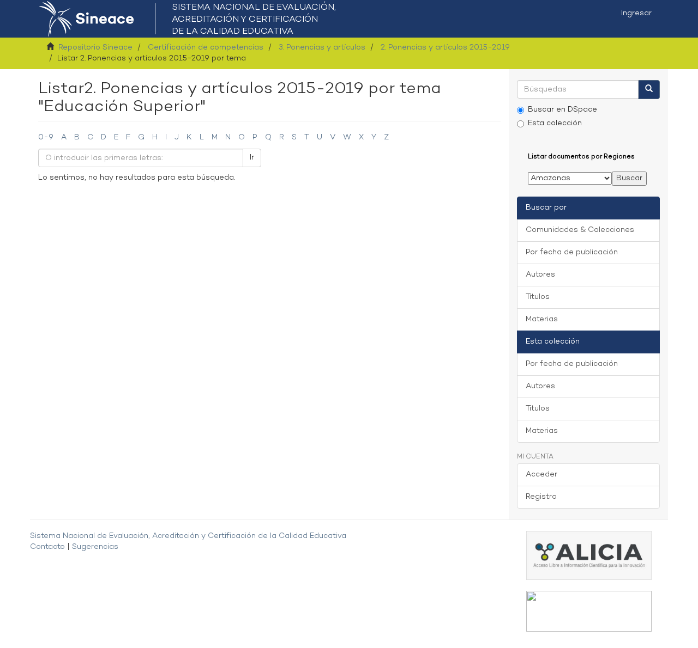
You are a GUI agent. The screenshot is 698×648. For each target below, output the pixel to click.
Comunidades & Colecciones (580, 230)
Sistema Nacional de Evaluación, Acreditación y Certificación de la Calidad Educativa (188, 536)
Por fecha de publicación (572, 252)
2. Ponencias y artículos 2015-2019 (445, 47)
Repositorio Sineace (95, 47)
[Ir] (649, 89)
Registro (541, 497)
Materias (542, 319)
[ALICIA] (589, 556)
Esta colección (555, 123)
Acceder (541, 474)
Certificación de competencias (205, 47)
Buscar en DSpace (562, 110)
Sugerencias (95, 547)
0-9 (45, 137)
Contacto (47, 547)
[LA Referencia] (589, 611)
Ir (252, 157)
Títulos (538, 297)
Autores (540, 275)
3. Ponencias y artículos (322, 47)
